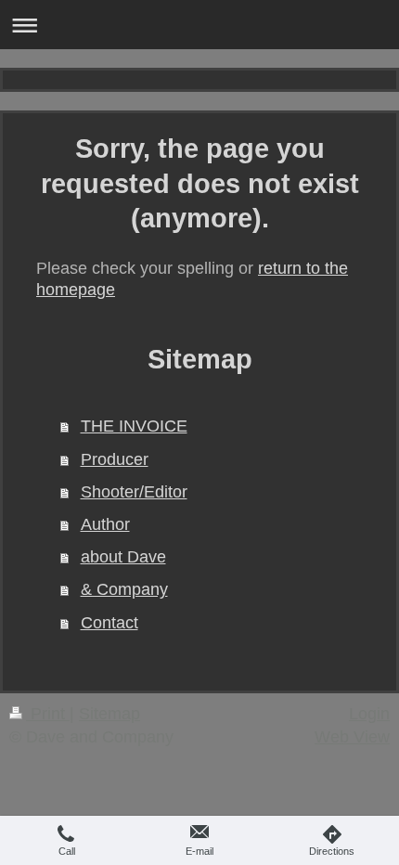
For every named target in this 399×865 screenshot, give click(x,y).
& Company (124, 589)
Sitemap (109, 713)
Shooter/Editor (134, 492)
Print (48, 713)
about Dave (123, 557)
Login (369, 713)
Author (105, 524)
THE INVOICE (134, 426)
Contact (109, 622)
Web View (352, 737)
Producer (114, 459)
